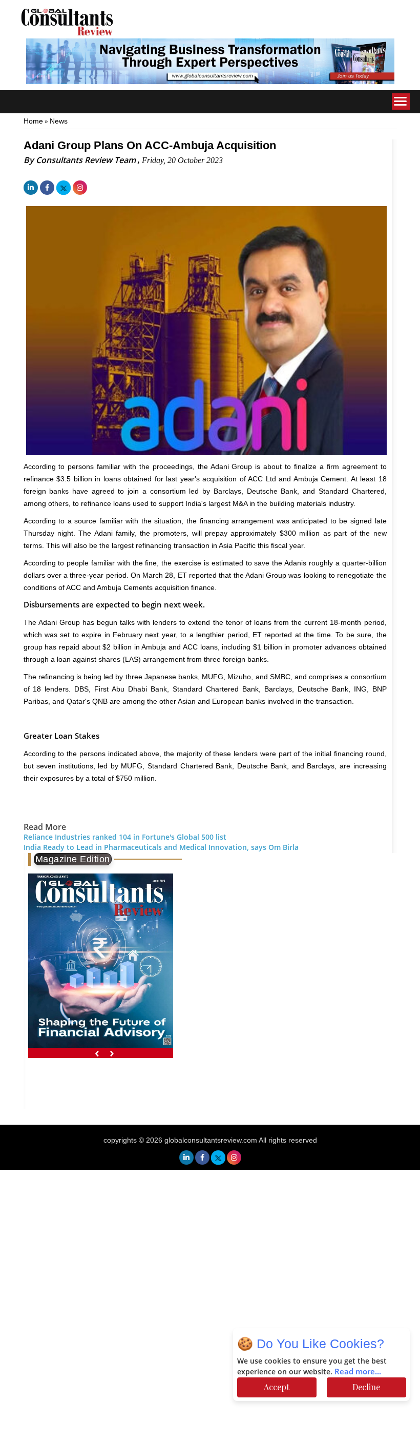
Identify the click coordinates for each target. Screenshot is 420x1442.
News (59, 121)
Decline (366, 1387)
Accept (276, 1387)
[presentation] (97, 1052)
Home (33, 121)
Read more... (357, 1371)
